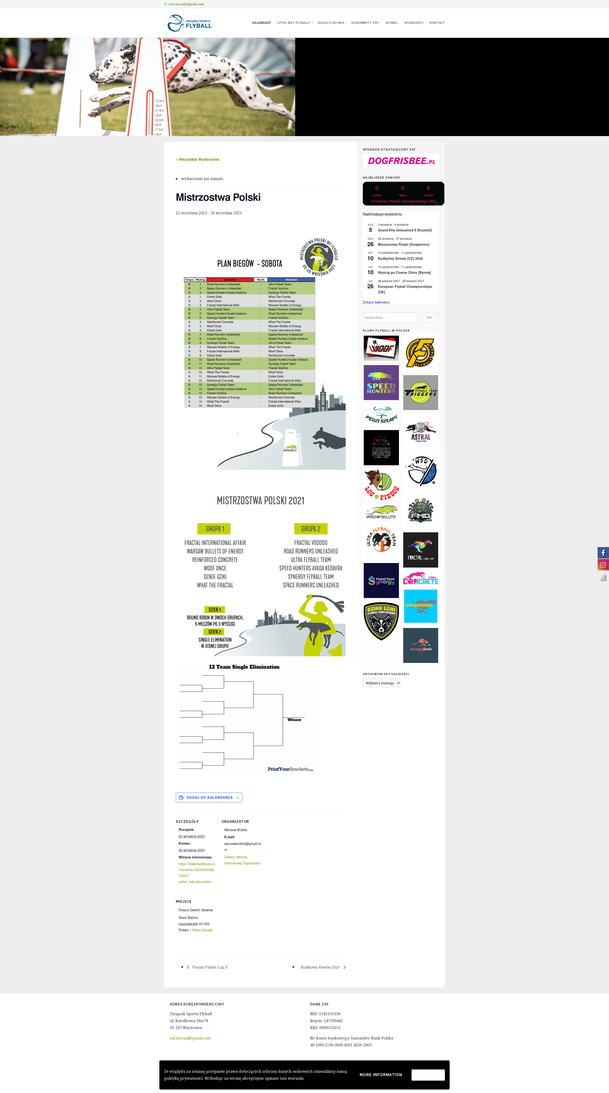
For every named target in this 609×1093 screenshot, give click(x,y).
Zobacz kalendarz (376, 302)
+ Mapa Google (201, 929)
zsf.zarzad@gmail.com (186, 4)
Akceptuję (428, 1075)
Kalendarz (261, 23)
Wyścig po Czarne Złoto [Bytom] (404, 272)
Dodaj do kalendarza (210, 797)
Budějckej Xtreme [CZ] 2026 (400, 258)
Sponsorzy (414, 23)
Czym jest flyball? (294, 23)
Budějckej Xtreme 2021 (321, 967)
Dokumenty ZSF (364, 23)
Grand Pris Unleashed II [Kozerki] (405, 230)
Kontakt (437, 23)
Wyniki (391, 23)
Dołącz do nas (331, 23)
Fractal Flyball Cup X (210, 967)
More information (381, 1075)
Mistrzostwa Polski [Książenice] (403, 244)
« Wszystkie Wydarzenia (197, 159)
